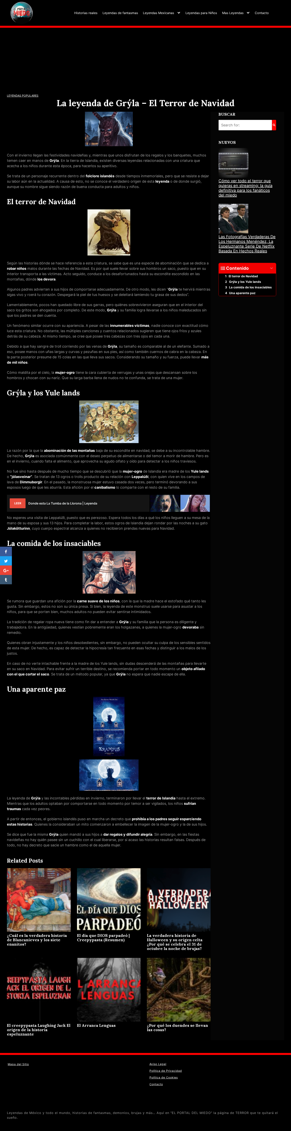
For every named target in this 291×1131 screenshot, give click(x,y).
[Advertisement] (145, 57)
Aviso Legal (157, 1064)
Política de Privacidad (165, 1070)
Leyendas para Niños (201, 13)
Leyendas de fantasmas (120, 13)
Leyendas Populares (22, 95)
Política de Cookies (163, 1077)
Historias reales (85, 13)
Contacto (262, 13)
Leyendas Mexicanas (158, 13)
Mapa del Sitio (18, 1064)
